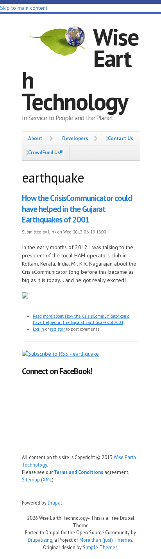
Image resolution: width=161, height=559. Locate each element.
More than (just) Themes (105, 540)
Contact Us (120, 138)
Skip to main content (23, 7)
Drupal (55, 502)
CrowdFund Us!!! (45, 152)
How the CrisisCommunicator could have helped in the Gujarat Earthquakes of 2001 (77, 209)
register (57, 329)
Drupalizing (40, 540)
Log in (38, 329)
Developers (75, 138)
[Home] (57, 42)
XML (47, 479)
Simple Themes (100, 547)
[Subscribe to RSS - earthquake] (60, 353)
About (35, 138)
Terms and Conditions (78, 472)
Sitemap (31, 479)
